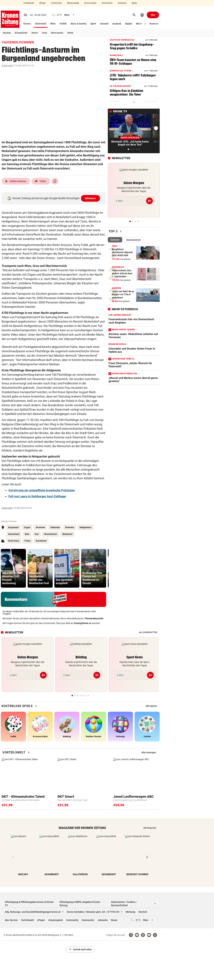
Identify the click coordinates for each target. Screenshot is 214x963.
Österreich (40, 23)
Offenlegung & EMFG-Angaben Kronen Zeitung (79, 904)
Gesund (104, 23)
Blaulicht (7, 33)
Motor (139, 23)
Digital (128, 23)
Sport (93, 23)
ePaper (42, 3)
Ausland (116, 23)
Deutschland (13, 534)
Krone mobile (90, 3)
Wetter (70, 33)
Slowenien (40, 527)
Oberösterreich (50, 534)
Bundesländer (21, 33)
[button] (145, 23)
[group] (13, 568)
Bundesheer (41, 541)
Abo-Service (11, 920)
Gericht (34, 33)
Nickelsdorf (67, 534)
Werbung (130, 912)
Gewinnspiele (73, 3)
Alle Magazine (149, 828)
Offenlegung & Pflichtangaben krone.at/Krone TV (29, 904)
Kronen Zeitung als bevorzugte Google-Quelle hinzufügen (54, 198)
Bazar (134, 3)
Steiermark (55, 527)
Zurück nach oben (80, 949)
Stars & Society (78, 23)
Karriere (143, 912)
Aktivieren (90, 198)
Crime (44, 33)
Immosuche (107, 3)
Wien (53, 23)
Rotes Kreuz (13, 541)
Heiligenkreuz (85, 527)
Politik (63, 23)
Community (56, 3)
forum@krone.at (82, 623)
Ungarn (27, 527)
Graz (37, 534)
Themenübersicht (93, 618)
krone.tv (154, 23)
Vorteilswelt (28, 3)
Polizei (27, 541)
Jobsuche (122, 3)
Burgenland (13, 527)
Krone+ (27, 23)
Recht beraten (57, 33)
